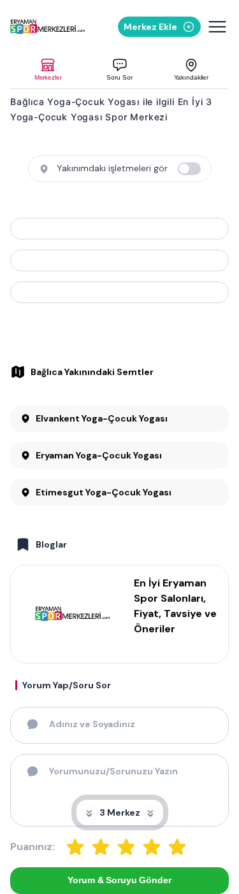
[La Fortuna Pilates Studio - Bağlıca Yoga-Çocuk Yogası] (119, 260)
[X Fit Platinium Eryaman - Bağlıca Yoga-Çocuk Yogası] (119, 292)
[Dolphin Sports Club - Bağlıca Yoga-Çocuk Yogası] (119, 228)
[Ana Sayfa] (47, 27)
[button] (48, 69)
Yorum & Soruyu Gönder (119, 880)
